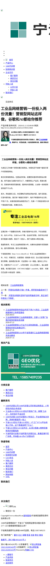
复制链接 (27, 516)
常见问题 (14, 81)
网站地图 (9, 474)
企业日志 (9, 72)
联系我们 (9, 93)
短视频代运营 (11, 455)
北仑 (20, 535)
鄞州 (16, 535)
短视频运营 (10, 69)
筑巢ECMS (29, 550)
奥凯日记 (14, 78)
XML (8, 477)
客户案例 (14, 76)
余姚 (32, 535)
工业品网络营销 (16, 285)
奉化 (37, 535)
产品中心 (9, 63)
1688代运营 (42, 2)
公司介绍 (14, 87)
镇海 (41, 535)
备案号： (4, 540)
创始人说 (9, 84)
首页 (11, 60)
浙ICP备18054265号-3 (17, 540)
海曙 (24, 535)
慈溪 (28, 535)
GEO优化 (9, 458)
